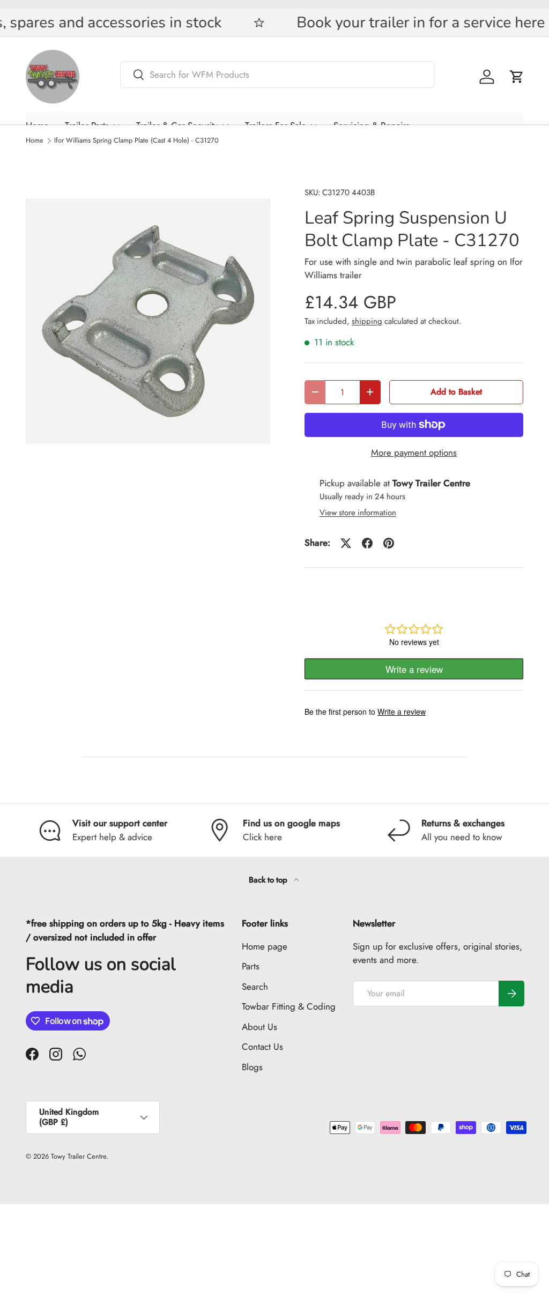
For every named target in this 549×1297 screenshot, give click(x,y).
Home (34, 140)
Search (255, 986)
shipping (367, 321)
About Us (259, 1026)
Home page (264, 946)
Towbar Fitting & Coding (289, 1006)
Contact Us (262, 1046)
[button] (517, 76)
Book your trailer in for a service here (310, 23)
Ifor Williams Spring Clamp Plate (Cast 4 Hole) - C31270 (136, 140)
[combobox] (277, 74)
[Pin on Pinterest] (388, 543)
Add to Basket (456, 392)
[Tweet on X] (346, 543)
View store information (358, 512)
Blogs (252, 1067)
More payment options (414, 452)
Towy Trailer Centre (78, 1156)
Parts (250, 966)
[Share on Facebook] (367, 543)
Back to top (269, 880)
